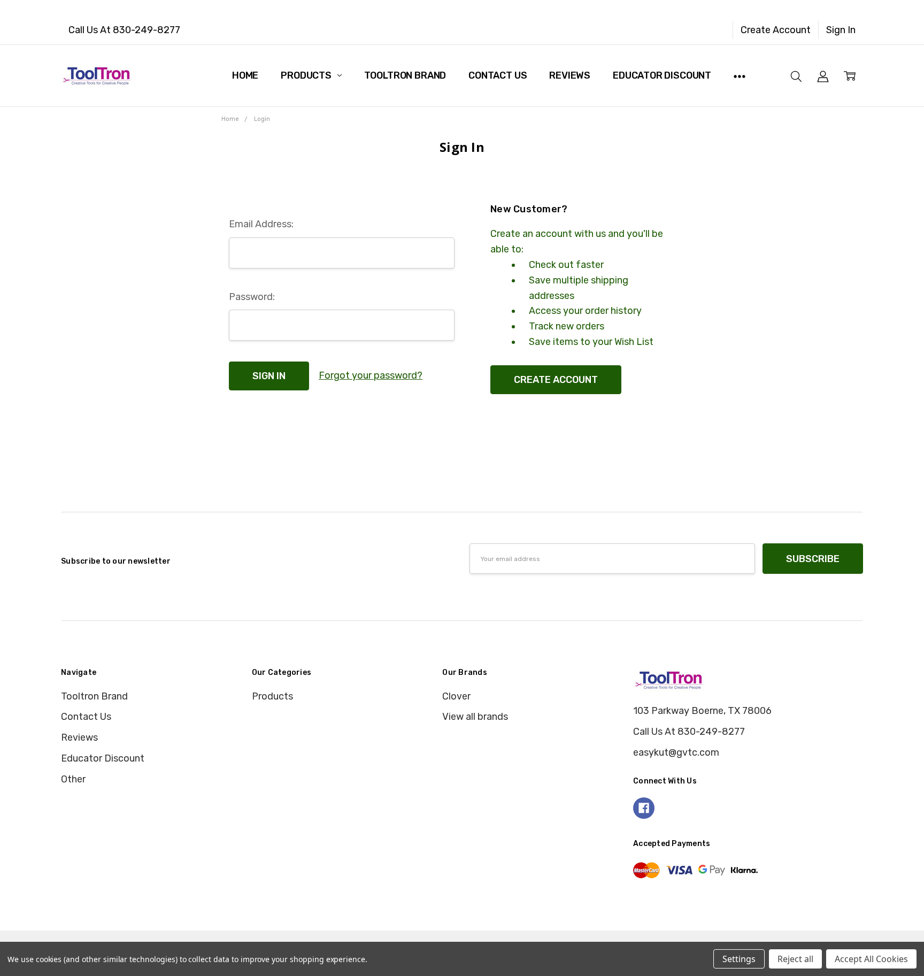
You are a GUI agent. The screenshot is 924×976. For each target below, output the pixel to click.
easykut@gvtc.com (676, 752)
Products (307, 75)
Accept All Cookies (871, 959)
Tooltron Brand (405, 75)
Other (73, 779)
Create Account (776, 30)
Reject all (795, 959)
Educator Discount (662, 75)
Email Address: (261, 224)
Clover (456, 696)
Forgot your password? (370, 375)
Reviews (569, 75)
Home (245, 75)
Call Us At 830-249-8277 (124, 30)
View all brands (475, 717)
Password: (252, 297)
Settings (739, 959)
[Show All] (739, 75)
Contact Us (497, 75)
